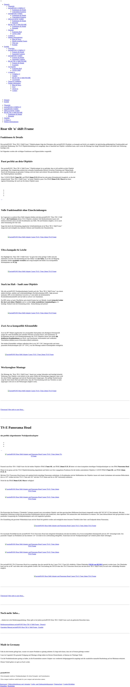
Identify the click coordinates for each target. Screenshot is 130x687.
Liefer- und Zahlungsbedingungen (42, 684)
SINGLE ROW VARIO (16, 19)
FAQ (13, 87)
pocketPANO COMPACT (16, 8)
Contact (14, 90)
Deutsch (6, 4)
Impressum (3, 684)
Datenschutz (58, 684)
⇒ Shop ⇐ (11, 35)
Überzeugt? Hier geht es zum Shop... (12, 409)
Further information (14, 83)
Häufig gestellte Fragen (19, 41)
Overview (11, 48)
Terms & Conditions (14, 81)
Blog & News (16, 39)
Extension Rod (17, 32)
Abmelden (3, 686)
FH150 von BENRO (96, 564)
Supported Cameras (18, 54)
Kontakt (14, 45)
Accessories (12, 67)
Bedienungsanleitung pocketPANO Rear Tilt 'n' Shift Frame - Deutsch (23, 624)
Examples (15, 65)
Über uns (15, 43)
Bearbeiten (11, 686)
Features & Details (18, 52)
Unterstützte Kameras (19, 12)
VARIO (14, 76)
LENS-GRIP (16, 34)
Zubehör (11, 30)
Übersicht (11, 6)
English (6, 46)
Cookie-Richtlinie (69, 684)
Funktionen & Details (19, 10)
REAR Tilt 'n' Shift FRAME (17, 24)
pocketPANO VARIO (15, 13)
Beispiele (15, 23)
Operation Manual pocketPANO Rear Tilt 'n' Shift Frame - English (22, 627)
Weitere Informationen (15, 37)
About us (15, 89)
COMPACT (16, 74)
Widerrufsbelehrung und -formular (19, 684)
